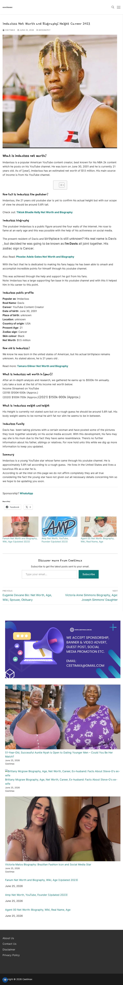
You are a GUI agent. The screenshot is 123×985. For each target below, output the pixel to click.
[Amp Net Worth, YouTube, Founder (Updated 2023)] (60, 526)
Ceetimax (10, 30)
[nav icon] (118, 7)
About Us (8, 938)
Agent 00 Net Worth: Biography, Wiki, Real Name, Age (37, 909)
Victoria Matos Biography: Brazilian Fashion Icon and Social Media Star (48, 864)
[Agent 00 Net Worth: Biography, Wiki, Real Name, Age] (99, 526)
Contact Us (9, 943)
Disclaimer (9, 949)
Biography (44, 30)
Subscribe (88, 574)
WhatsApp (26, 493)
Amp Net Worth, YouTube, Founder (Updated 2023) (36, 894)
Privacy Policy (11, 955)
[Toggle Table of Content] (60, 185)
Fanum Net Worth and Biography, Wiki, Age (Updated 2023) (41, 880)
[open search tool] (112, 7)
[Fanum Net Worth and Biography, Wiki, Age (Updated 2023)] (20, 526)
